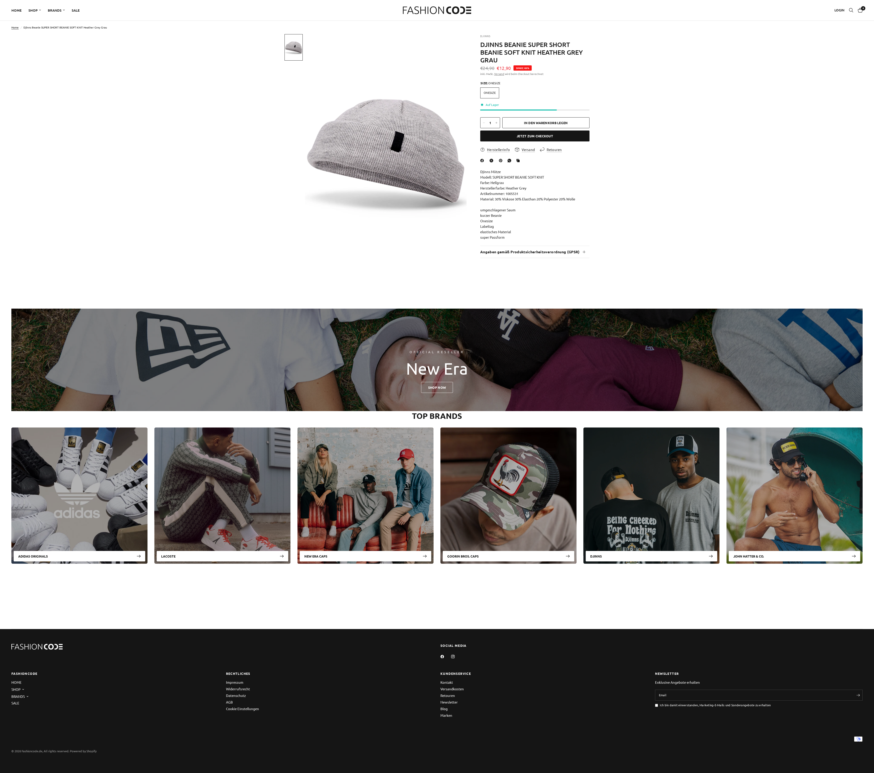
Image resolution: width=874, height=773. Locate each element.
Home (15, 27)
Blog (444, 708)
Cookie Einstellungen (242, 708)
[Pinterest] (501, 160)
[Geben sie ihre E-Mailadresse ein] (858, 695)
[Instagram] (456, 657)
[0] (859, 10)
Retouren (447, 695)
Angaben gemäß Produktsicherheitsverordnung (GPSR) (530, 251)
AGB (229, 702)
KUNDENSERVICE (455, 673)
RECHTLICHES (238, 673)
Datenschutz (236, 695)
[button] (437, 387)
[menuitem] (18, 10)
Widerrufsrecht (238, 689)
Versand (499, 74)
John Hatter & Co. (748, 556)
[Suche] (851, 10)
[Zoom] (457, 43)
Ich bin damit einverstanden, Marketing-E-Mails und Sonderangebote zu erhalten (715, 705)
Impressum (234, 682)
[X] (492, 160)
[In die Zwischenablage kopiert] (519, 160)
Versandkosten (452, 689)
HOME (16, 10)
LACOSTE (168, 556)
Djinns (596, 556)
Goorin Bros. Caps (463, 556)
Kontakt (446, 682)
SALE (76, 10)
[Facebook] (483, 160)
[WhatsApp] (510, 160)
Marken (446, 715)
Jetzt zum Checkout (535, 136)
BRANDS (54, 10)
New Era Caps (315, 556)
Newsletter (449, 702)
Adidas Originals (33, 556)
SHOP (33, 10)
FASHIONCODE (24, 673)
